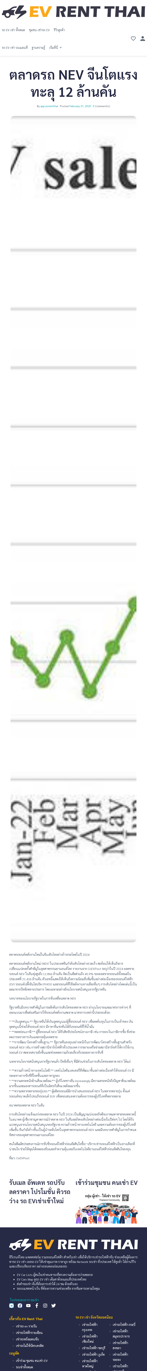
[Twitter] (53, 1305)
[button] (55, 47)
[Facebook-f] (36, 1305)
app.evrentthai (49, 106)
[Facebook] (20, 1305)
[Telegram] (11, 1305)
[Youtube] (28, 1305)
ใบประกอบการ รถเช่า (24, 1300)
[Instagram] (45, 1305)
